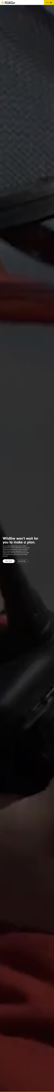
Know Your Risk (22, 561)
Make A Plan (8, 561)
